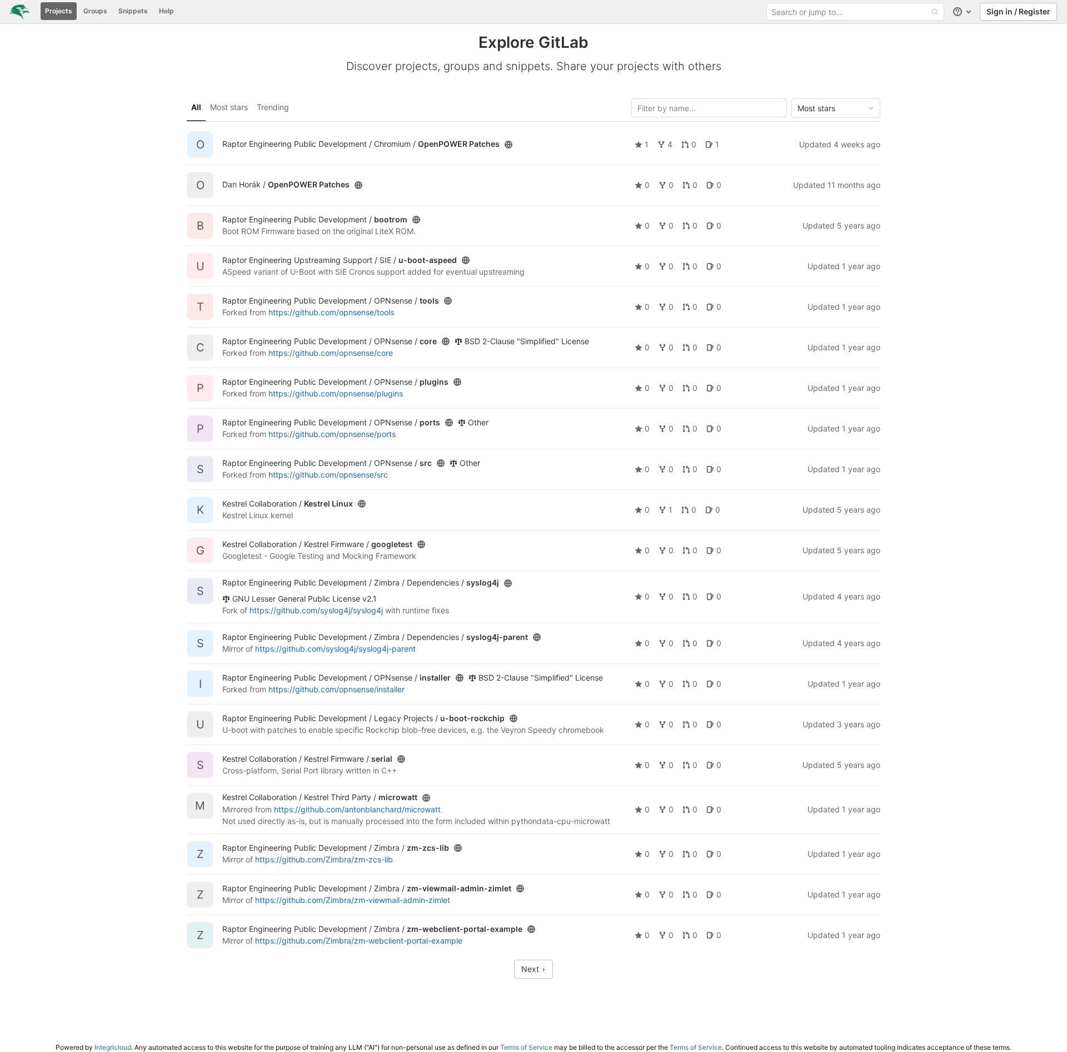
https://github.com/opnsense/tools (331, 312)
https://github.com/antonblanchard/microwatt (357, 809)
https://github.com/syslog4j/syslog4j (316, 610)
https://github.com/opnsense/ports (332, 434)
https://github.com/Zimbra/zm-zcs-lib (324, 859)
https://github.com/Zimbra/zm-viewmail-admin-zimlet (352, 900)
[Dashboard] (19, 12)
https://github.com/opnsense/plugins (335, 393)
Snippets (133, 11)
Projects (58, 11)
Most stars (229, 107)
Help (166, 11)
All (196, 107)
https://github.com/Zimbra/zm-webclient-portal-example (358, 940)
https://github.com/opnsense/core (330, 353)
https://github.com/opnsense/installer (336, 689)
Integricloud (112, 1047)
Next (531, 969)
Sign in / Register (1018, 11)
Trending (273, 107)
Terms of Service (526, 1047)
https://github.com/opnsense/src (328, 474)
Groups (95, 11)
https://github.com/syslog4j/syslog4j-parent (335, 648)
